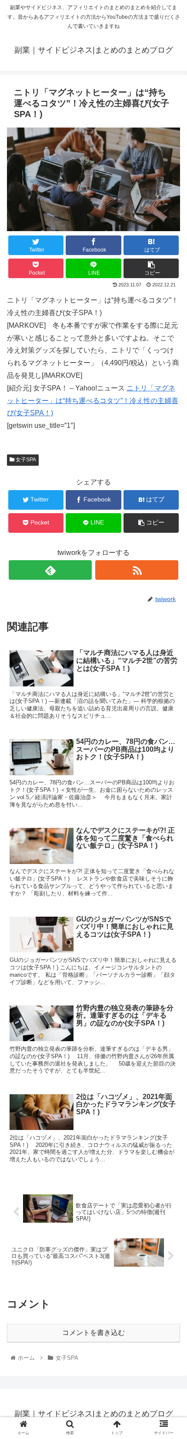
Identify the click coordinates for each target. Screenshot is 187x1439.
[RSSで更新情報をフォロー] (136, 570)
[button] (169, 980)
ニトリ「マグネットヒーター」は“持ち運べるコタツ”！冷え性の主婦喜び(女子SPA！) (92, 400)
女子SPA (25, 460)
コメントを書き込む (93, 1332)
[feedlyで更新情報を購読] (50, 570)
